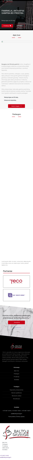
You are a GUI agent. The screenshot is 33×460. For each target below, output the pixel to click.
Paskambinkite (17, 327)
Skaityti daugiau (15, 106)
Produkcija (6, 25)
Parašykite (17, 322)
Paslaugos (19, 25)
